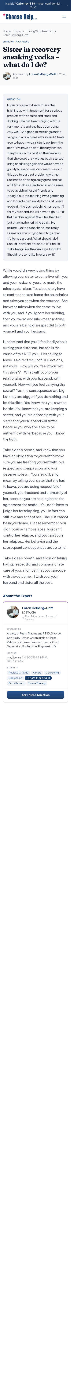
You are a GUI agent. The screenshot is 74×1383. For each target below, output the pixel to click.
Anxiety (37, 672)
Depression (15, 678)
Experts (19, 31)
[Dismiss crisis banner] (67, 5)
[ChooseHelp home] (20, 16)
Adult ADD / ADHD (18, 672)
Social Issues (16, 683)
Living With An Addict (41, 31)
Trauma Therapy (37, 683)
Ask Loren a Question (36, 695)
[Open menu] (64, 17)
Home (7, 31)
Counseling (52, 672)
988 (32, 3)
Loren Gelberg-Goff (15, 35)
